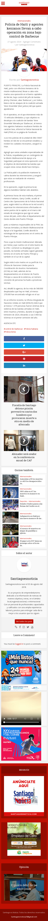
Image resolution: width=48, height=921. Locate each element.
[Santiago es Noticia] (24, 3)
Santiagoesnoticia (26, 45)
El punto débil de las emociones (24, 886)
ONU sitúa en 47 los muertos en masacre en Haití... (30, 493)
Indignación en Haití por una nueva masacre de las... (31, 517)
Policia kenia (10, 332)
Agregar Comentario (32, 42)
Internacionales (24, 21)
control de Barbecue (14, 329)
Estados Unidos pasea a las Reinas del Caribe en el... (31, 505)
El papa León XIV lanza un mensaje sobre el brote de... (31, 543)
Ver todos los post (24, 621)
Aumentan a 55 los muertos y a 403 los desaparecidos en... (31, 481)
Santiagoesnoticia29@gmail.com (24, 917)
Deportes (23, 501)
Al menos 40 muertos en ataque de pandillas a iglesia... (30, 530)
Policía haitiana (31, 329)
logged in (19, 644)
